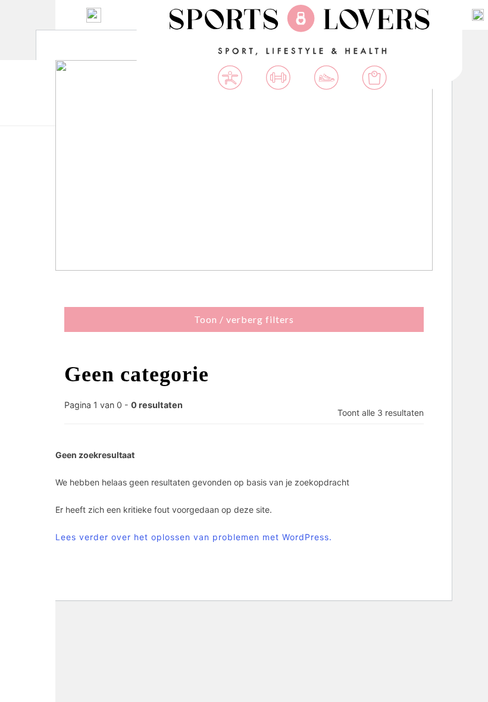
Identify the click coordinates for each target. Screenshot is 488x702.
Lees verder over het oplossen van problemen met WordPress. (193, 537)
